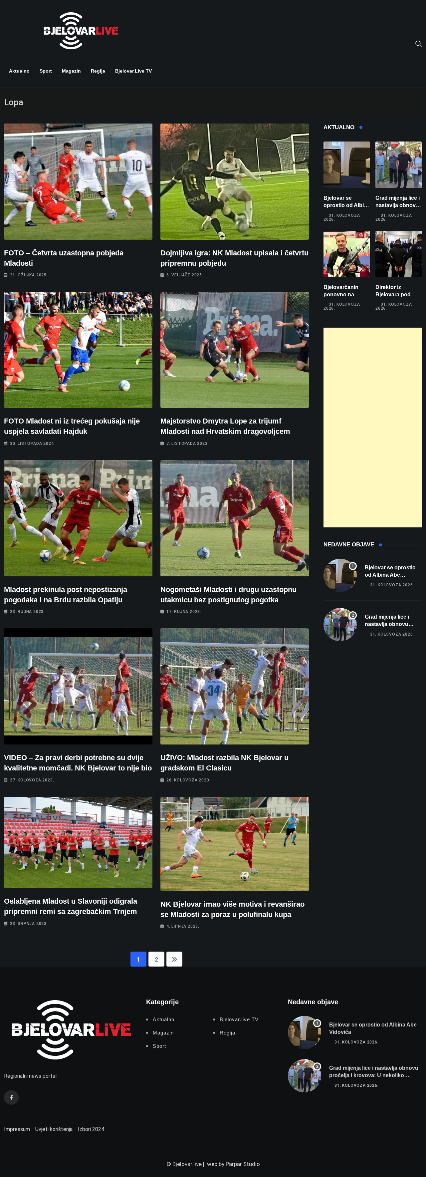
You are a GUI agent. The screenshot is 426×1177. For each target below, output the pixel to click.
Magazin (71, 71)
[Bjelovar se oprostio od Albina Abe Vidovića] (346, 165)
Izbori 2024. (91, 1129)
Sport (46, 71)
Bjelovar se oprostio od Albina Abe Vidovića (346, 205)
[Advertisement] (372, 427)
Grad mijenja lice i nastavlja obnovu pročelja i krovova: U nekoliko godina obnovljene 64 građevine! (373, 1075)
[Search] (418, 43)
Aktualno (19, 71)
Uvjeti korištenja (54, 1129)
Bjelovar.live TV (133, 71)
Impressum (17, 1129)
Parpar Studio (243, 1164)
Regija (98, 71)
